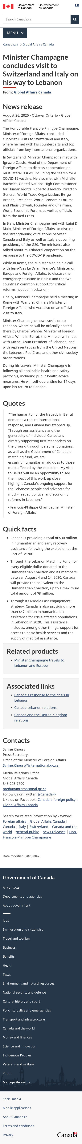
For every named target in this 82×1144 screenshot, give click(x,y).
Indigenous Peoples (17, 1055)
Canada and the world (19, 1028)
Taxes (7, 974)
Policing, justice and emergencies (27, 1010)
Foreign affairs (14, 821)
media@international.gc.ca (24, 788)
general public (27, 832)
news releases (54, 832)
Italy (22, 826)
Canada (9, 826)
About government (16, 905)
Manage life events (16, 1082)
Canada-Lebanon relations (35, 707)
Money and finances (17, 1037)
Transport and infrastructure (24, 1019)
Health (7, 965)
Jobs (6, 920)
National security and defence (24, 992)
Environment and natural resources (28, 983)
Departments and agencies (22, 896)
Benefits (9, 956)
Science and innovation (19, 1046)
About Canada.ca (15, 1117)
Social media (12, 1099)
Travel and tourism (16, 938)
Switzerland (39, 826)
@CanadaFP (47, 794)
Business (9, 947)
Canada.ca (10, 44)
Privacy (8, 1135)
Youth (7, 1073)
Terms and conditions (18, 1126)
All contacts (11, 887)
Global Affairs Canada (38, 44)
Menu (13, 32)
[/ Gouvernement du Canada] (31, 6)
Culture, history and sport (21, 1001)
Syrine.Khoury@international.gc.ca (31, 765)
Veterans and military (18, 1064)
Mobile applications (17, 1108)
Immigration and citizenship (23, 929)
